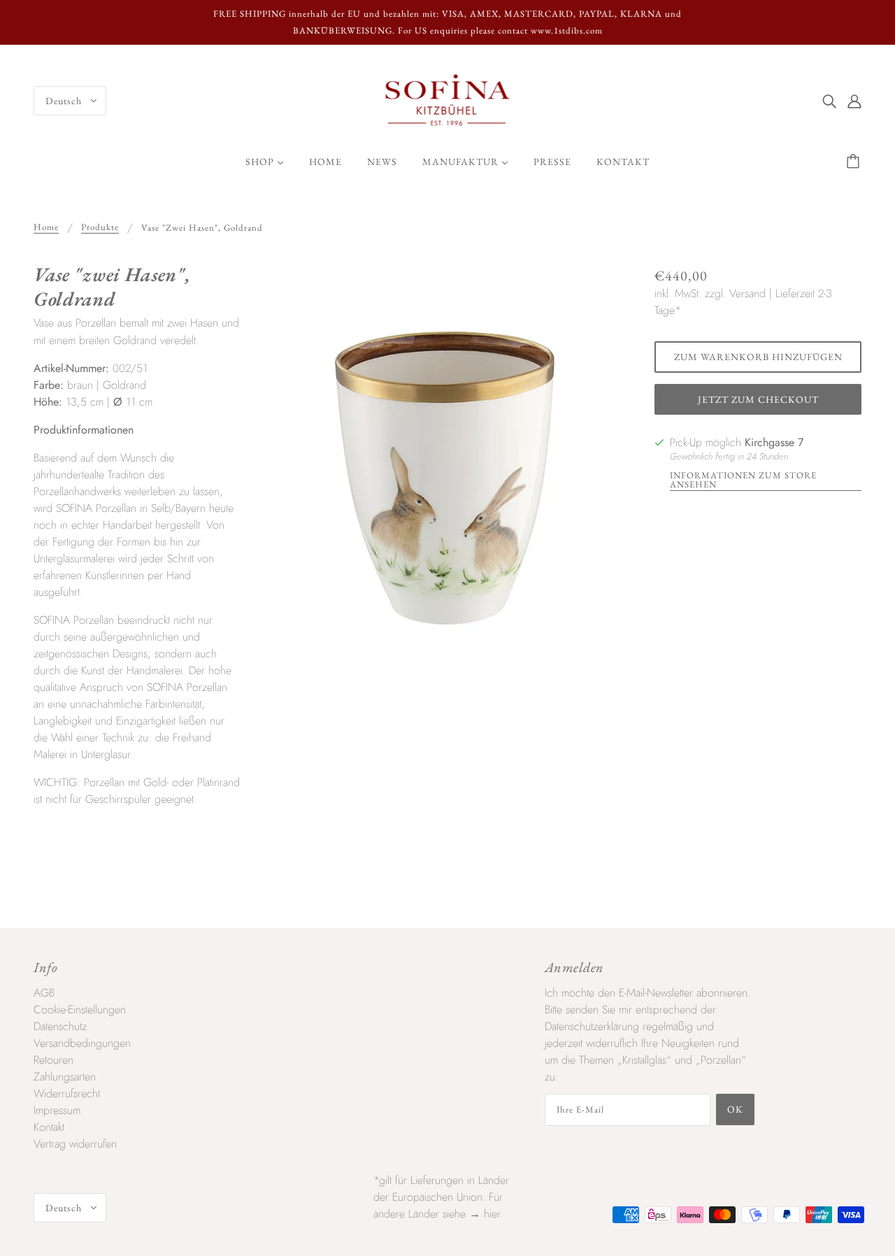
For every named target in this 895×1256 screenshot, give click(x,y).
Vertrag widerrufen (75, 1144)
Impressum (57, 1110)
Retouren (53, 1060)
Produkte (100, 227)
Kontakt (49, 1127)
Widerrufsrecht (67, 1093)
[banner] (448, 100)
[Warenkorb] (855, 161)
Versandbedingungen (82, 1043)
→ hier (484, 1214)
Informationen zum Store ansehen (743, 480)
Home (46, 227)
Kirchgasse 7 (774, 442)
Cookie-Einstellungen (80, 1009)
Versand (747, 293)
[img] (829, 101)
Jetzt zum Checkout (758, 399)
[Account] (854, 101)
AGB (44, 993)
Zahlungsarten (65, 1077)
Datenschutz (60, 1026)
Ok (735, 1109)
